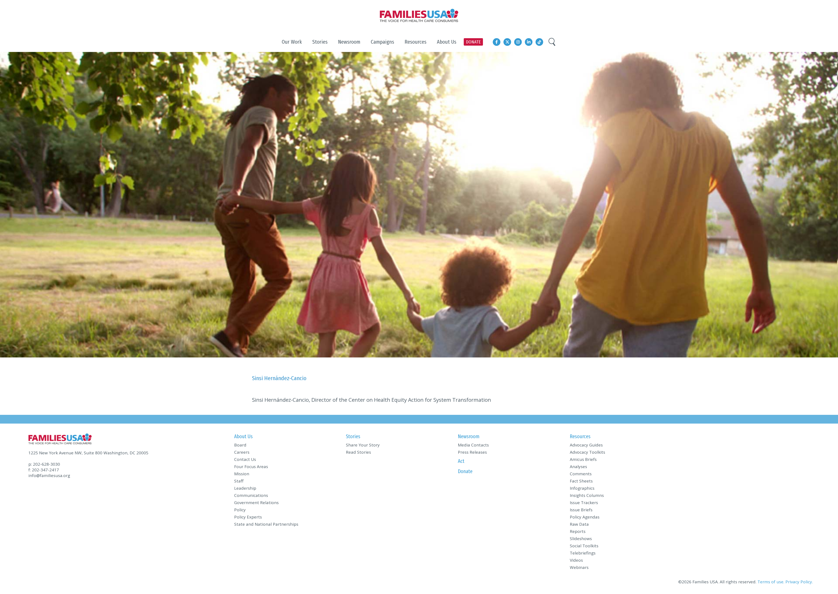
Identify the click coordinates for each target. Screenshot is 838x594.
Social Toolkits (584, 546)
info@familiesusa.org (49, 475)
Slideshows (581, 538)
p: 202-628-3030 (44, 464)
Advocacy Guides (586, 445)
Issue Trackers (584, 502)
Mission (241, 474)
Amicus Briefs (583, 459)
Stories (353, 436)
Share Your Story (363, 445)
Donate (465, 471)
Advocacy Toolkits (587, 452)
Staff (239, 481)
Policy (240, 510)
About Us (243, 436)
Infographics (582, 488)
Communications (251, 495)
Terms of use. (770, 582)
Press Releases (472, 452)
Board (240, 445)
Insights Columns (587, 495)
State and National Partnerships (266, 524)
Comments (581, 474)
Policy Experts (248, 517)
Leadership (245, 488)
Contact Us (245, 459)
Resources (580, 436)
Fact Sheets (581, 481)
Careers (241, 452)
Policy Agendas (584, 517)
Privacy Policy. (799, 582)
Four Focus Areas (251, 466)
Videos (576, 560)
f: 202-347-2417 (43, 470)
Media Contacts (473, 445)
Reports (578, 531)
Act (461, 461)
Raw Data (579, 524)
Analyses (578, 466)
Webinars (579, 567)
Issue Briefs (581, 510)
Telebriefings (583, 553)
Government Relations (256, 502)
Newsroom (468, 436)
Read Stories (358, 452)
